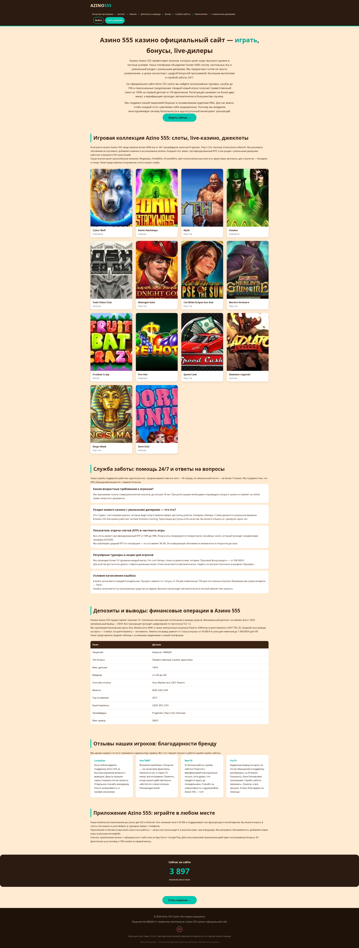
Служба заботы (182, 14)
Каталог (121, 14)
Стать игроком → (179, 900)
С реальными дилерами (223, 14)
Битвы (168, 14)
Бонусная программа (102, 14)
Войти (98, 20)
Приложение (201, 14)
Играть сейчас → (180, 117)
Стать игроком (115, 20)
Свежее (133, 14)
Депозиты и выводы (151, 14)
